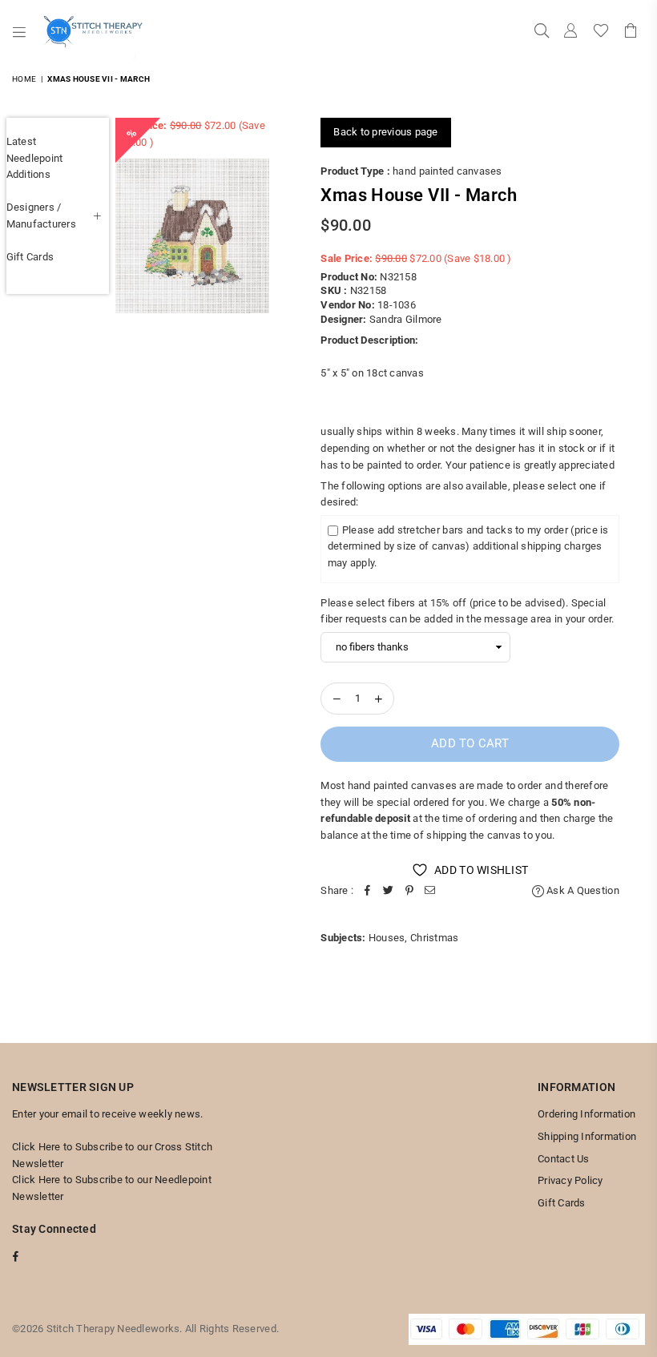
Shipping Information (587, 1136)
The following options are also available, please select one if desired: (463, 494)
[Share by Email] (430, 891)
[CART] (630, 32)
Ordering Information (586, 1114)
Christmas (434, 938)
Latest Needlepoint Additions (34, 158)
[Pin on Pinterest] (409, 891)
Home (24, 78)
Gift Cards (30, 257)
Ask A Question (581, 890)
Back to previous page (385, 132)
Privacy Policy (570, 1180)
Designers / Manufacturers (41, 215)
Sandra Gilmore (405, 319)
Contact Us (564, 1159)
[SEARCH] (541, 32)
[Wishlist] (601, 32)
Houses (387, 938)
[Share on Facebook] (367, 891)
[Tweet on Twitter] (388, 891)
